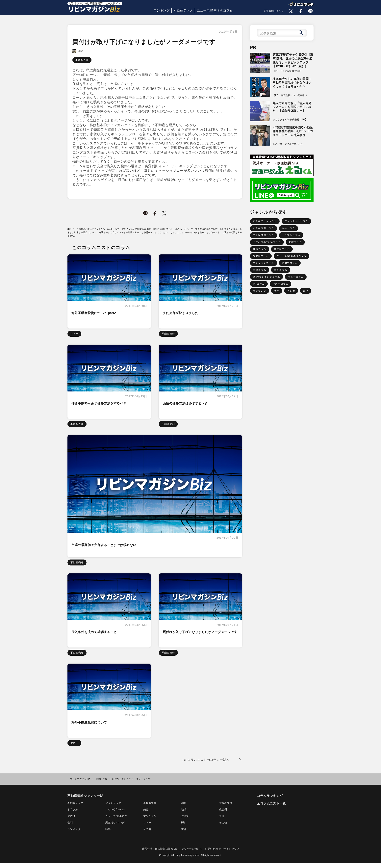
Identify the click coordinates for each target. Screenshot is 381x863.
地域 (183, 809)
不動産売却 (82, 60)
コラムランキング (270, 795)
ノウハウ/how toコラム (267, 242)
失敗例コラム (261, 256)
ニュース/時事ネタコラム (215, 10)
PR (183, 822)
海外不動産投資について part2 (93, 313)
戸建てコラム (290, 263)
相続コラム (288, 228)
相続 (183, 802)
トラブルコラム (291, 235)
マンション (149, 816)
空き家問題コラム (263, 235)
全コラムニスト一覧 (271, 803)
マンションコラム (263, 263)
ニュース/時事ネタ (116, 816)
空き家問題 (225, 802)
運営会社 (147, 848)
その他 (291, 290)
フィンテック (113, 802)
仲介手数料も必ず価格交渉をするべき (98, 403)
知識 (145, 809)
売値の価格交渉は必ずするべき (185, 403)
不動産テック (183, 10)
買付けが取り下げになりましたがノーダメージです (200, 632)
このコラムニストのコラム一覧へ (205, 760)
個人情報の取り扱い (167, 848)
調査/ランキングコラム (266, 276)
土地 (221, 816)
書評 (305, 290)
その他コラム (280, 283)
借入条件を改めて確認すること (94, 632)
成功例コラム (282, 249)
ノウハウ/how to (114, 809)
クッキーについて (191, 848)
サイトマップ (231, 848)
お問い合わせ (276, 11)
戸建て (185, 816)
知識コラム (295, 242)
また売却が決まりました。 (182, 313)
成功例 (223, 809)
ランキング (161, 10)
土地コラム (259, 270)
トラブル (72, 809)
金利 (70, 822)
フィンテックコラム (296, 221)
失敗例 (71, 816)
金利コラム (280, 270)
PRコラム (259, 283)
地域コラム (259, 249)
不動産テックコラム (265, 221)
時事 (276, 290)
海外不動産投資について (89, 722)
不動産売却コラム (263, 228)
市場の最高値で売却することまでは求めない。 (105, 545)
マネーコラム (296, 276)
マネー (74, 333)
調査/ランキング (114, 822)
